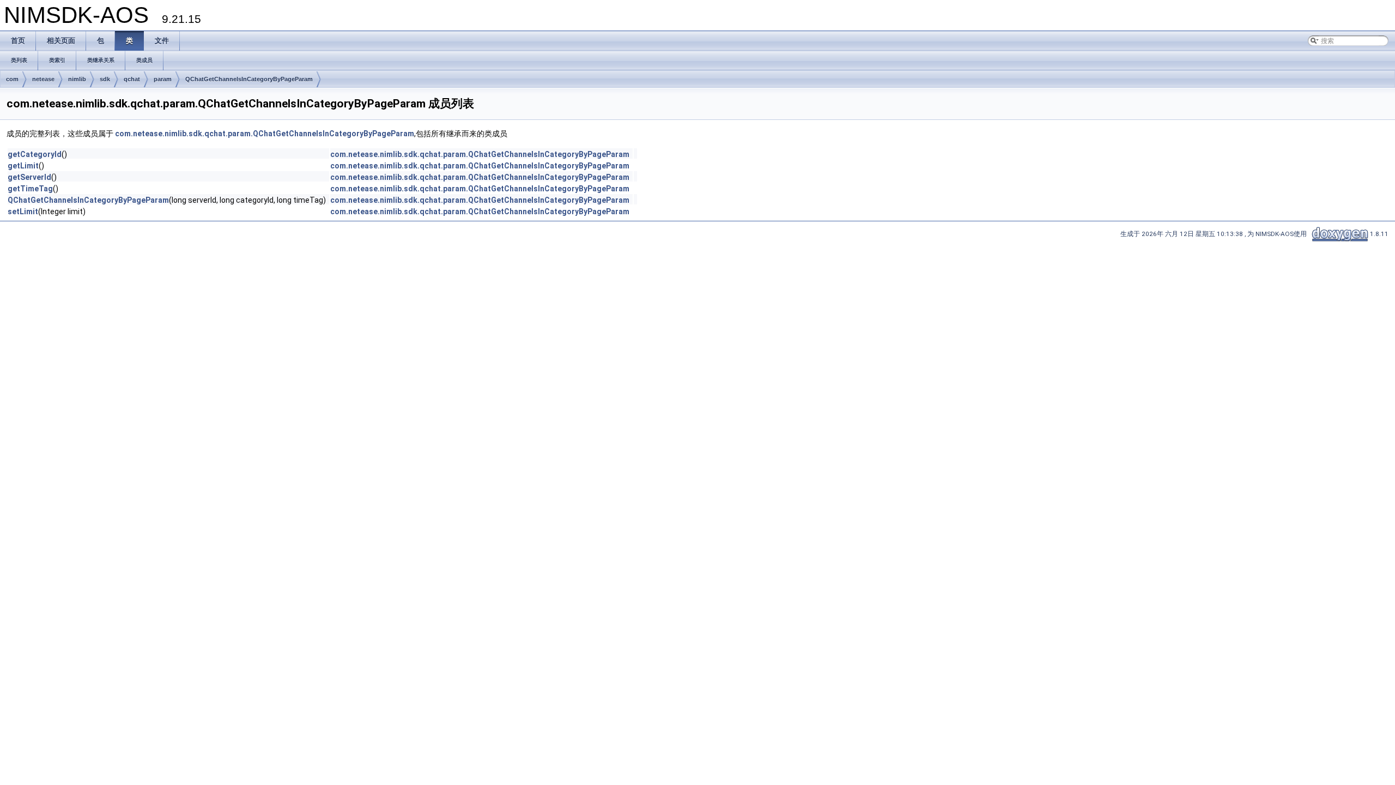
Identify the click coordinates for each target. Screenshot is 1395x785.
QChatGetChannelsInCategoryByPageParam (249, 79)
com (12, 79)
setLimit (23, 211)
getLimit (23, 165)
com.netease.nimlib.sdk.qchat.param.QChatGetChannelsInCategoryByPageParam (264, 133)
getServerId (29, 177)
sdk (105, 79)
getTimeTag (30, 188)
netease (43, 79)
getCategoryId (35, 154)
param (163, 79)
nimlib (77, 79)
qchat (132, 79)
